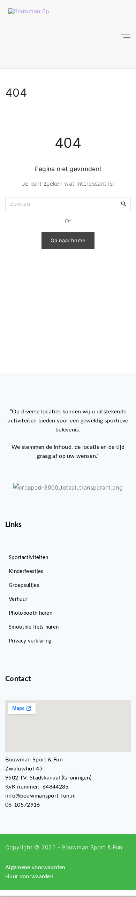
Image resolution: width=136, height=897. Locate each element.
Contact (18, 679)
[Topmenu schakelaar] (125, 34)
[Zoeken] (124, 203)
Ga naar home (68, 240)
